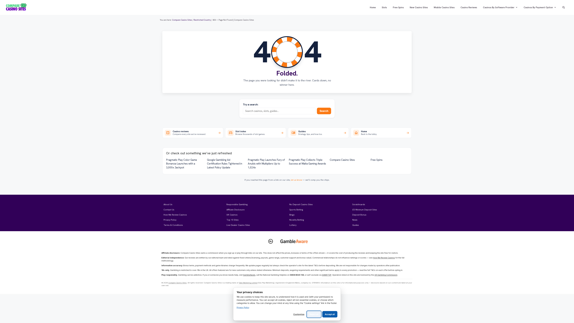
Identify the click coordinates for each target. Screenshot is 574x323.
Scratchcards (358, 204)
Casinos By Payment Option (538, 7)
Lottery (292, 225)
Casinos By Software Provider (498, 7)
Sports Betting (296, 209)
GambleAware (249, 275)
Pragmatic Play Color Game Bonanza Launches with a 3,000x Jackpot (181, 163)
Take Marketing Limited (248, 283)
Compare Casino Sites (342, 160)
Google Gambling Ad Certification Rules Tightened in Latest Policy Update (224, 163)
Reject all (314, 314)
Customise (298, 314)
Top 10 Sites (232, 219)
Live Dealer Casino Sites (238, 225)
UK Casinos (232, 214)
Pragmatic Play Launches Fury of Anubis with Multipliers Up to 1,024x (266, 163)
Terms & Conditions (173, 225)
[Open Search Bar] (563, 7)
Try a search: (250, 104)
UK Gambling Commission (385, 275)
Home (373, 7)
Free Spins (398, 7)
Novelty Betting (296, 219)
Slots (384, 7)
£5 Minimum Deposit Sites (364, 209)
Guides (355, 225)
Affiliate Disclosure (235, 209)
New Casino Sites (419, 7)
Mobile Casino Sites (444, 7)
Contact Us (169, 209)
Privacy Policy (170, 219)
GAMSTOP (326, 275)
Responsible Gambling (237, 204)
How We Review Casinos (175, 214)
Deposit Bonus (359, 214)
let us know (296, 180)
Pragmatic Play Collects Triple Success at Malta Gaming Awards (307, 161)
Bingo (292, 214)
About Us (168, 204)
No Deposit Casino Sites (301, 204)
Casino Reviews (469, 7)
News (354, 219)
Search (324, 110)
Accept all (330, 314)
